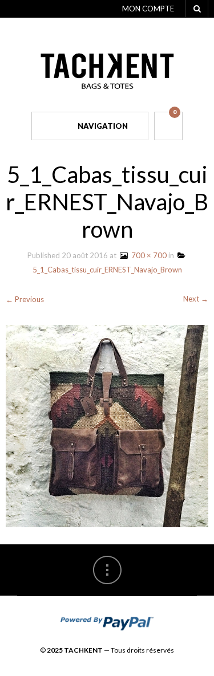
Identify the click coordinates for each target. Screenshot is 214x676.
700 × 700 (147, 255)
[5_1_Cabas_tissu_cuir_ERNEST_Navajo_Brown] (107, 425)
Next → (195, 298)
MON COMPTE (148, 8)
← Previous (25, 299)
